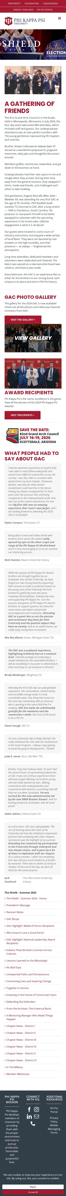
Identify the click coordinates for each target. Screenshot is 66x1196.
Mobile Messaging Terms (54, 1129)
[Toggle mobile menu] (59, 18)
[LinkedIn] (29, 1116)
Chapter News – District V (21, 1053)
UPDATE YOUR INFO (23, 9)
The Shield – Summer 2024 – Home (26, 898)
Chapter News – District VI (21, 1060)
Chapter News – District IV (21, 1046)
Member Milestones (17, 1074)
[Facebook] (29, 1109)
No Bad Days (13, 967)
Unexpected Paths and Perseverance (27, 974)
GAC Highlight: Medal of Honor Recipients (30, 926)
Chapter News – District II (20, 1033)
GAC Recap (12, 919)
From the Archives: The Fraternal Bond (28, 1008)
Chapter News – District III (21, 1039)
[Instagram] (36, 1109)
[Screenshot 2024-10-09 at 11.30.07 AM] (33, 427)
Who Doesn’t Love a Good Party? (25, 932)
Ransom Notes (14, 912)
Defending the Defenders (21, 1001)
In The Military (14, 1067)
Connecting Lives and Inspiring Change (28, 981)
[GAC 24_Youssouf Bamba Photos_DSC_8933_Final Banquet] (33, 359)
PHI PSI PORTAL (45, 9)
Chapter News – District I (20, 1026)
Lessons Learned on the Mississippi (26, 960)
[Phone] (33, 1123)
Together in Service (17, 988)
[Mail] (36, 1116)
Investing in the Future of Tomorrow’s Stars (31, 995)
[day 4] (33, 325)
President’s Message (18, 905)
